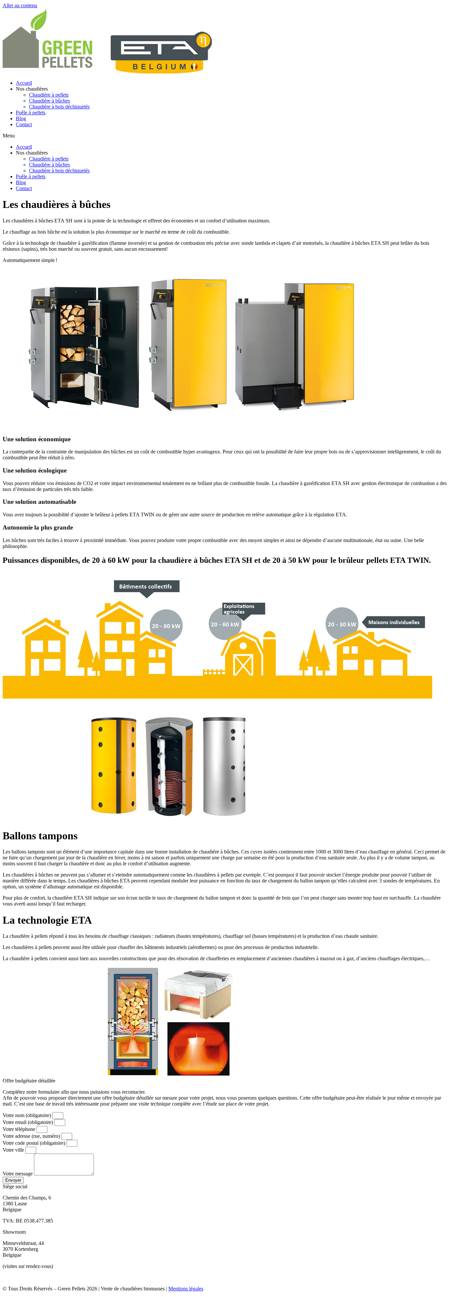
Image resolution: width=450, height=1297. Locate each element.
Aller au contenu (20, 5)
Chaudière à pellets (49, 95)
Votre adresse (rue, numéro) (32, 1136)
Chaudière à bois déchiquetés (59, 106)
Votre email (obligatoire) (28, 1122)
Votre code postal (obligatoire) (35, 1143)
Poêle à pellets (30, 112)
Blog (21, 118)
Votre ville (14, 1150)
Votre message (18, 1173)
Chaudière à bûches (49, 100)
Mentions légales (185, 1288)
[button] (225, 136)
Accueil (24, 83)
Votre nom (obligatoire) (27, 1115)
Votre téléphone (20, 1129)
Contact (24, 124)
